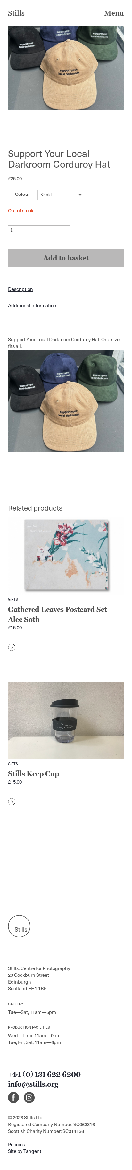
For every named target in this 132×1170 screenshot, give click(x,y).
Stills (16, 13)
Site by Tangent (24, 1151)
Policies (16, 1144)
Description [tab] (20, 288)
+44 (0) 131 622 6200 (44, 1074)
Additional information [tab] (32, 305)
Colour (22, 194)
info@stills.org (33, 1084)
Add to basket (66, 257)
